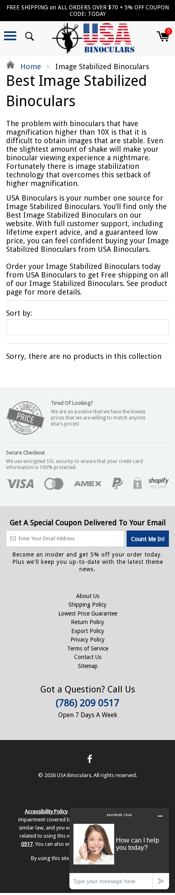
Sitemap (88, 666)
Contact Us (87, 657)
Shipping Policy (87, 604)
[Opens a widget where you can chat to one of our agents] (119, 848)
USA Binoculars (74, 775)
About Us (87, 596)
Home (29, 66)
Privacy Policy (87, 639)
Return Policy (87, 622)
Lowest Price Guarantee (87, 613)
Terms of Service (87, 648)
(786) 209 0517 (87, 703)
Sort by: (19, 313)
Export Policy (87, 631)
